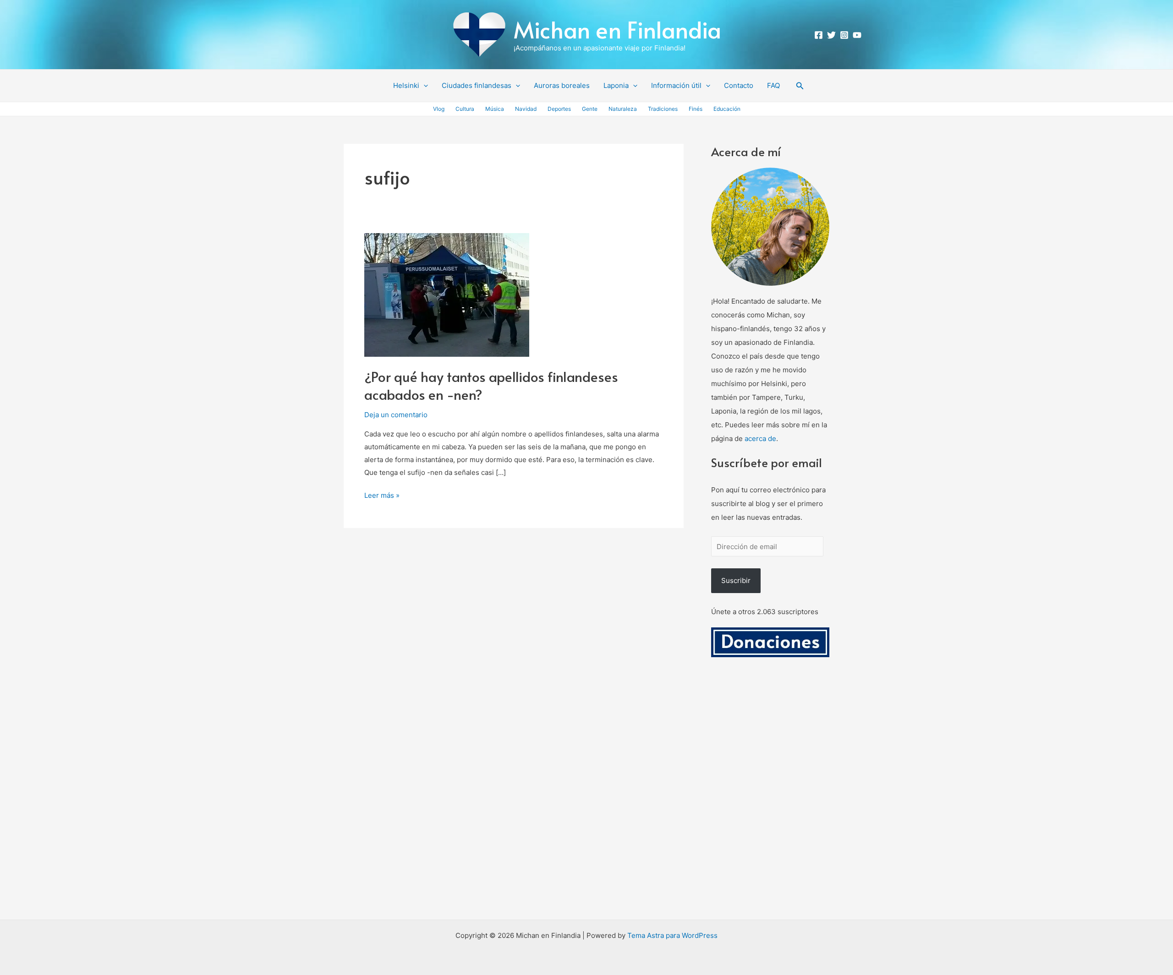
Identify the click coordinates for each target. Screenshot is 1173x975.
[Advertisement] (770, 799)
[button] (423, 86)
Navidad (526, 108)
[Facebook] (818, 35)
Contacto (738, 85)
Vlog (438, 108)
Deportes (559, 108)
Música (494, 108)
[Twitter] (831, 35)
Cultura (464, 108)
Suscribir (736, 580)
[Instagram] (844, 35)
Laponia (616, 85)
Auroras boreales (562, 85)
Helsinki (406, 85)
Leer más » (382, 494)
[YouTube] (857, 35)
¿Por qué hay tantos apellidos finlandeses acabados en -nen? (491, 385)
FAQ (773, 85)
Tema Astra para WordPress (672, 935)
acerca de (760, 438)
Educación (726, 108)
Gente (589, 108)
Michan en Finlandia (617, 29)
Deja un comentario (396, 414)
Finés (695, 108)
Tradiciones (663, 108)
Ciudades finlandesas (476, 85)
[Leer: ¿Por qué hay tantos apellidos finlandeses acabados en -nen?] (446, 294)
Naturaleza (622, 108)
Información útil (676, 85)
